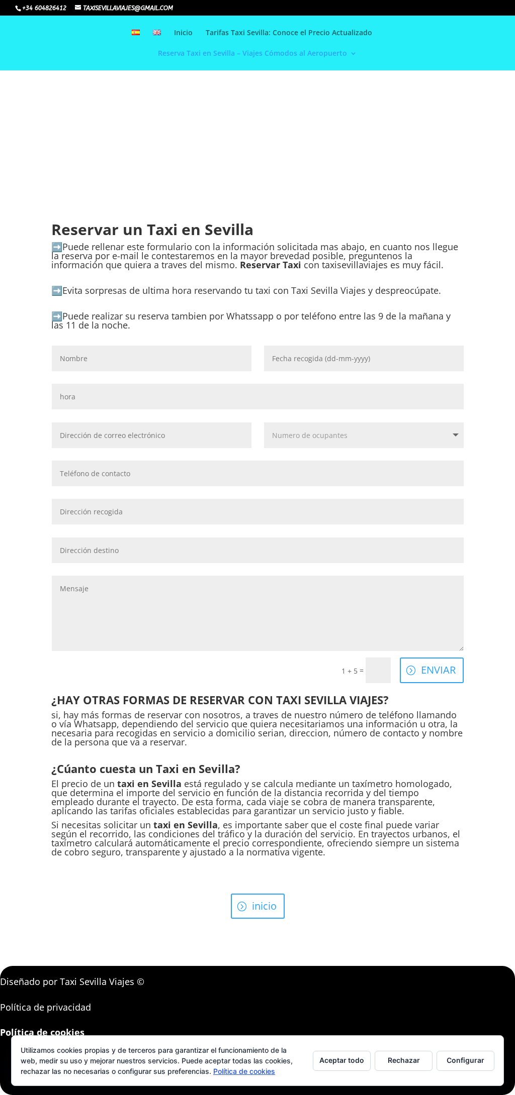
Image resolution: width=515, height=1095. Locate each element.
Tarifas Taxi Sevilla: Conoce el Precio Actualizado (289, 33)
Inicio (183, 33)
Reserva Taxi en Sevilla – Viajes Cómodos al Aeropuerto (252, 54)
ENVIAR (438, 670)
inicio (264, 906)
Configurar (465, 1060)
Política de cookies (244, 1071)
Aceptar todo (341, 1060)
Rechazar (404, 1060)
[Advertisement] (257, 70)
